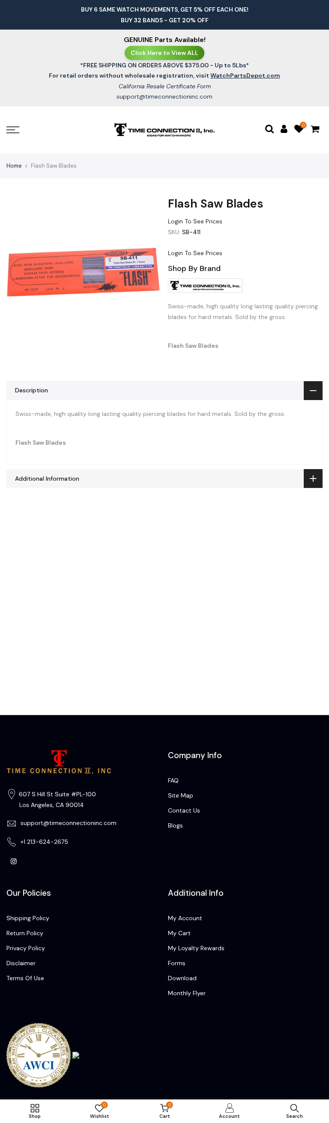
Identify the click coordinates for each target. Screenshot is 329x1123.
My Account (185, 918)
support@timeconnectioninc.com (164, 96)
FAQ (173, 780)
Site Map (180, 795)
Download (182, 978)
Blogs (175, 825)
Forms (176, 963)
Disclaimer (21, 963)
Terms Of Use (25, 978)
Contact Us (184, 810)
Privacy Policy (25, 948)
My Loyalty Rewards (196, 948)
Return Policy (24, 933)
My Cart (179, 933)
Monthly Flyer (187, 993)
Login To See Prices (195, 221)
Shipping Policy (27, 918)
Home (14, 165)
